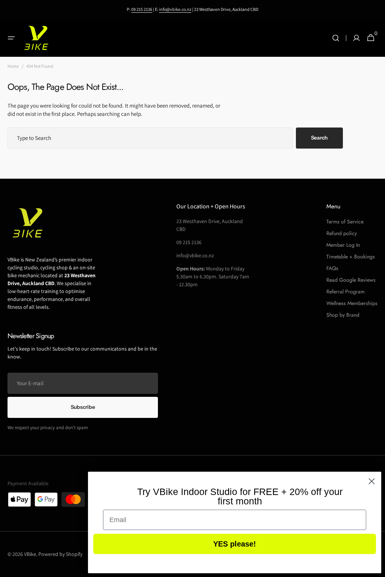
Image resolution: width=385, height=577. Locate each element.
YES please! (234, 544)
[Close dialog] (371, 481)
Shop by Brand (342, 315)
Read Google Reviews (351, 280)
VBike (30, 554)
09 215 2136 (141, 9)
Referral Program (345, 291)
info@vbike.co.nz (175, 9)
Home (13, 66)
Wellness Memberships (351, 303)
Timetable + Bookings (350, 256)
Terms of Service (345, 221)
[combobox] (150, 138)
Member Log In (343, 245)
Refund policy (341, 233)
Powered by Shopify (60, 554)
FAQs (332, 268)
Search (319, 137)
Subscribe (83, 407)
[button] (11, 38)
